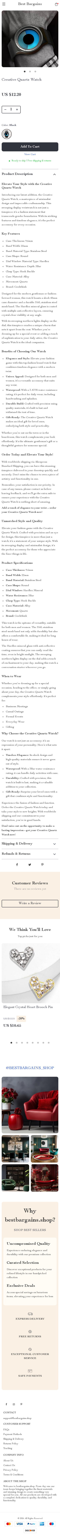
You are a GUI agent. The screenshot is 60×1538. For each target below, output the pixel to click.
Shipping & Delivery (13, 1439)
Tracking (7, 1448)
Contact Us (9, 1465)
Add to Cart (30, 147)
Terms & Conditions (13, 1475)
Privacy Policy (10, 1470)
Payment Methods (12, 1434)
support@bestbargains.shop (17, 1418)
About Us (8, 1461)
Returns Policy (10, 1444)
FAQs (6, 1430)
